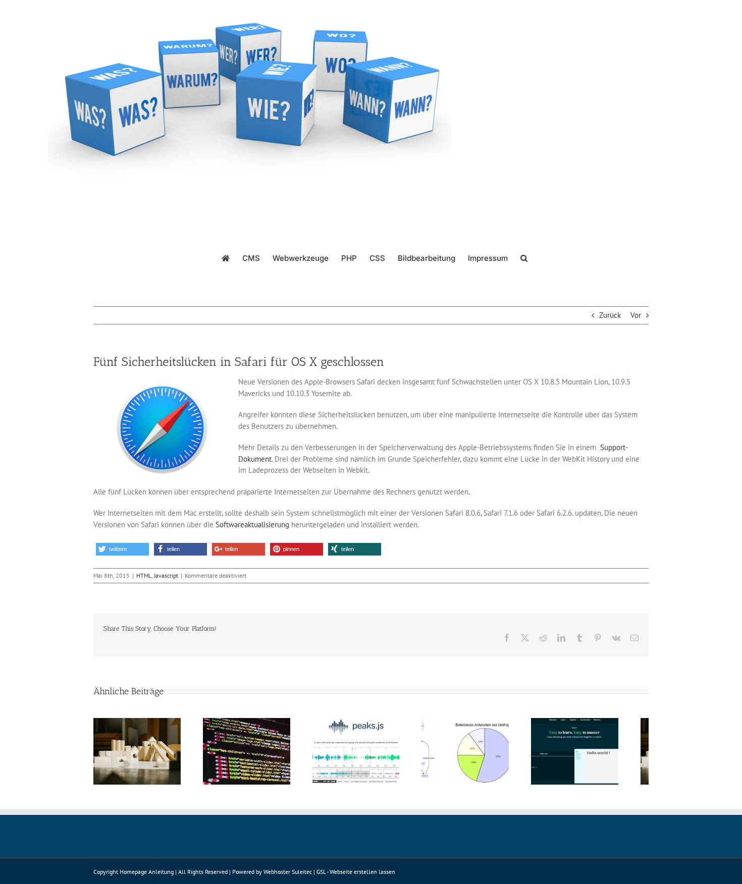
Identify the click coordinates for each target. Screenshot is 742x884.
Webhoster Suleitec (287, 876)
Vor (635, 315)
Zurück (610, 315)
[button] (523, 257)
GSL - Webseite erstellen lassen (355, 876)
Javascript (166, 575)
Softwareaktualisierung (252, 524)
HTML (143, 575)
